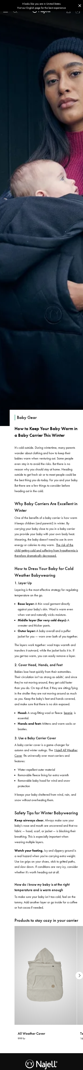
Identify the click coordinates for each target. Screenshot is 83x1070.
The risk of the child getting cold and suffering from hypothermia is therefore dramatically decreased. (46, 550)
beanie (68, 713)
